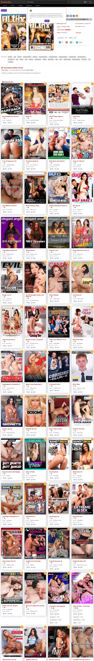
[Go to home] (6, 2)
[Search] (69, 2)
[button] (67, 16)
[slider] (74, 19)
